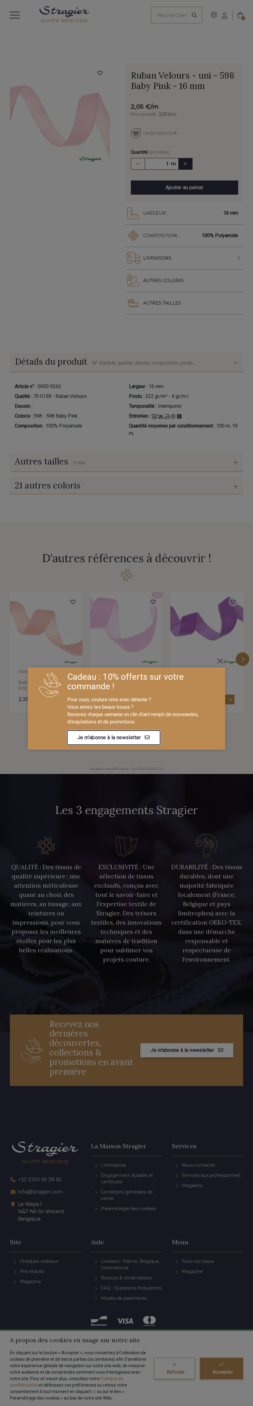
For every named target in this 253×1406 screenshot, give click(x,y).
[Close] (220, 661)
